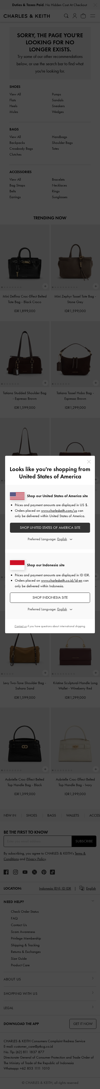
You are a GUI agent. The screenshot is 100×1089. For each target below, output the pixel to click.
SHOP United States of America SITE (50, 527)
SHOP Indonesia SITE (50, 597)
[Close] (88, 461)
